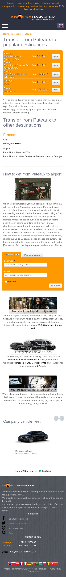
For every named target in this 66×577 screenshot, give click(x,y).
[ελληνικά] (41, 563)
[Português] (33, 563)
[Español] (18, 563)
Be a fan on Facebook (18, 519)
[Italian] (25, 563)
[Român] (48, 563)
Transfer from (11, 254)
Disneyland (8, 143)
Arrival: (8, 271)
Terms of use (33, 571)
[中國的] (56, 563)
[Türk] (52, 563)
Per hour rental (32, 255)
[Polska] (44, 563)
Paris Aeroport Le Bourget (49, 156)
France (9, 135)
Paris (18, 143)
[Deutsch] (29, 563)
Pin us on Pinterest (17, 528)
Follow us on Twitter (17, 524)
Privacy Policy (55, 569)
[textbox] (25, 265)
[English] (10, 563)
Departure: (9, 261)
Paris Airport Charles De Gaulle (19, 156)
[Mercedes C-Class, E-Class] (33, 426)
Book (56, 56)
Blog (11, 533)
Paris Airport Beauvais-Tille (16, 152)
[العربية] (37, 563)
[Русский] (14, 563)
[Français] (21, 563)
